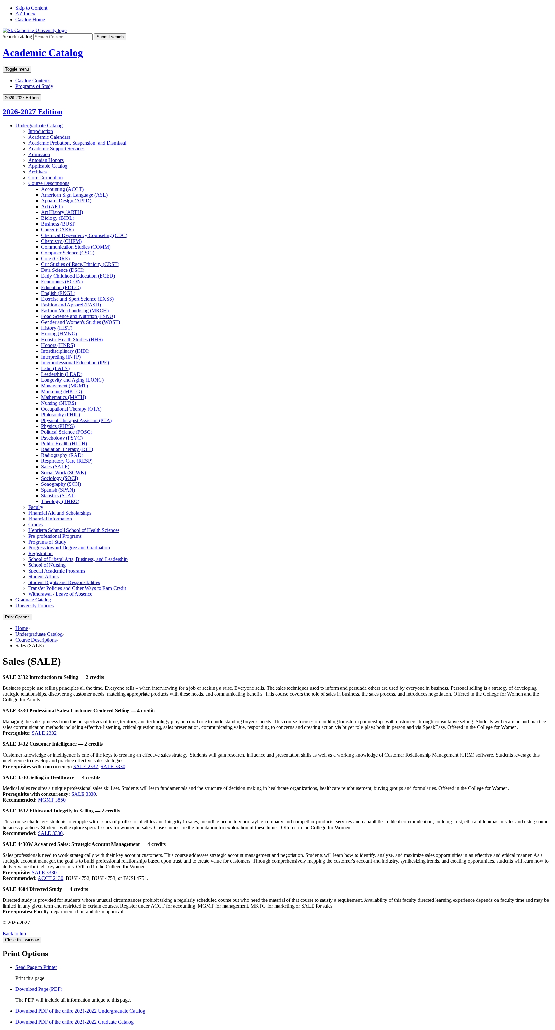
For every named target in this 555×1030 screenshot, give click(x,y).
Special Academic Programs (56, 570)
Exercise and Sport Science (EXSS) (77, 299)
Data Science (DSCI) (62, 270)
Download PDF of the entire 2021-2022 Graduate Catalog (74, 1022)
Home (21, 628)
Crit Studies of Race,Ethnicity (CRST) (80, 264)
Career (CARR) (57, 229)
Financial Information (50, 518)
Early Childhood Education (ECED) (78, 276)
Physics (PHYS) (58, 426)
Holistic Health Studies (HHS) (72, 339)
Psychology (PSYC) (62, 437)
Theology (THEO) (60, 501)
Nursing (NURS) (58, 403)
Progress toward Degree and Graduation (69, 547)
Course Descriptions (48, 183)
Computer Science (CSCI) (67, 252)
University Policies (34, 605)
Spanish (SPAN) (58, 490)
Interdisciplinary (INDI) (65, 351)
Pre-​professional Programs (55, 536)
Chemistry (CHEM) (61, 241)
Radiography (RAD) (62, 455)
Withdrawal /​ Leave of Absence (60, 594)
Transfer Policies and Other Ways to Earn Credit (77, 588)
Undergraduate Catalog (39, 125)
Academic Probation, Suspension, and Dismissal (77, 143)
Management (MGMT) (64, 385)
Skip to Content (31, 8)
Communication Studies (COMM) (75, 247)
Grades (35, 524)
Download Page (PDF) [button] (38, 989)
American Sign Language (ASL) (74, 195)
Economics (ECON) (62, 281)
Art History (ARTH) (62, 212)
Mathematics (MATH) (63, 397)
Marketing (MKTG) (61, 391)
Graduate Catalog (33, 599)
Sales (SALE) (55, 466)
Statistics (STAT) (58, 495)
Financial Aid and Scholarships (59, 513)
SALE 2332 (44, 733)
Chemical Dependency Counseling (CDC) (84, 235)
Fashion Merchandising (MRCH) (75, 310)
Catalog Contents (32, 80)
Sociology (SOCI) (59, 478)
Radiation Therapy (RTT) (67, 449)
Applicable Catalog (47, 166)
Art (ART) (52, 206)
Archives (37, 171)
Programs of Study (34, 86)
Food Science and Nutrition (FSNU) (78, 316)
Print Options (17, 617)
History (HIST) (56, 328)
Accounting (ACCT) (62, 189)
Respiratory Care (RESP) (66, 461)
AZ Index (25, 13)
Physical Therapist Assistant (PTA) (76, 420)
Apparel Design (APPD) (66, 200)
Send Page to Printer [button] (36, 967)
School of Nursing (47, 565)
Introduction (40, 131)
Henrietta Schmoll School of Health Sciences (73, 530)
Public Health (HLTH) (64, 443)
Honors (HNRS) (58, 345)
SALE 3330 (113, 766)
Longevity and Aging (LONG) (72, 380)
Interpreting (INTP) (61, 357)
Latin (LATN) (55, 368)
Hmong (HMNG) (59, 333)
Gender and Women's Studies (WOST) (80, 322)
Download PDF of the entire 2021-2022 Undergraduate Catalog (80, 1011)
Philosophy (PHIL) (60, 414)
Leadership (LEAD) (61, 374)
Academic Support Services (56, 148)
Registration (40, 553)
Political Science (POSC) (66, 432)
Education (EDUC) (61, 287)
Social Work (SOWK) (63, 472)
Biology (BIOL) (57, 218)
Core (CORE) (55, 258)
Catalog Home (30, 19)
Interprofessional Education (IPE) (75, 362)
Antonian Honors (46, 160)
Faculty (35, 507)
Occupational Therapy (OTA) (71, 409)
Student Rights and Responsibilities (64, 582)
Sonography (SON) (61, 484)
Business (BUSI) (58, 223)
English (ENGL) (58, 293)
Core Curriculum (45, 177)
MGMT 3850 (52, 800)
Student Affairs (43, 576)
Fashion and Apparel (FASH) (71, 304)
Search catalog (17, 36)
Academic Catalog (43, 52)
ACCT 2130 (50, 878)
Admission (39, 154)
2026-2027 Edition (32, 112)
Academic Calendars (49, 137)
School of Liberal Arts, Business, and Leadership (78, 559)
